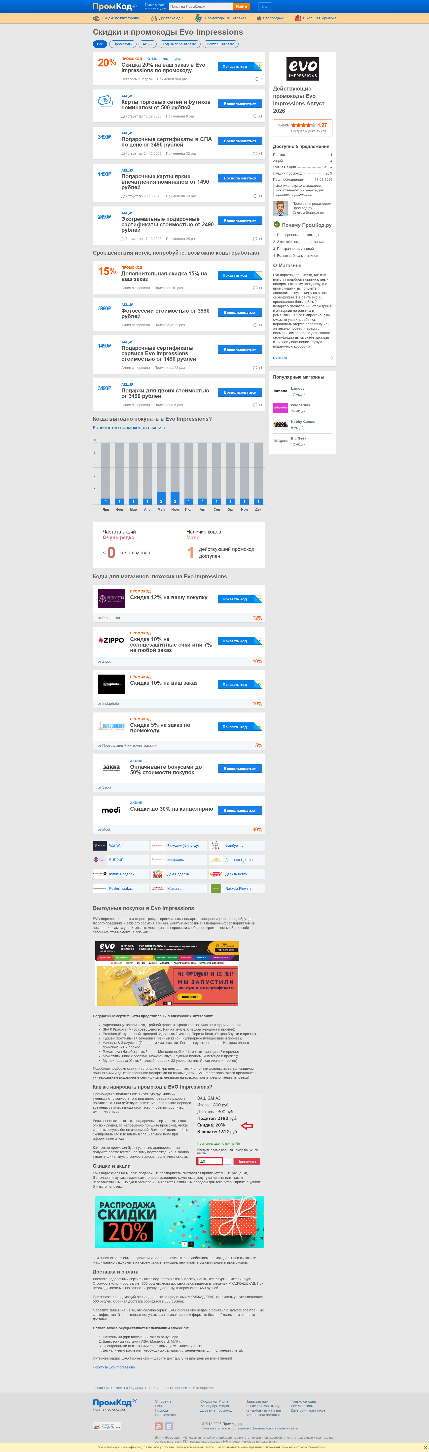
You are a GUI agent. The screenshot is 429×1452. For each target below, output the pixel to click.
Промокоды (122, 44)
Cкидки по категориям (120, 18)
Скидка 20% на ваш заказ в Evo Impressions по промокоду (163, 67)
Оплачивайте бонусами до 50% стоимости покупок (166, 769)
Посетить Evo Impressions (114, 1367)
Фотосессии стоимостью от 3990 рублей (165, 313)
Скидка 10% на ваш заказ (164, 683)
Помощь (162, 1410)
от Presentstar (109, 618)
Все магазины (302, 1406)
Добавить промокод (216, 1410)
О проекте (163, 1401)
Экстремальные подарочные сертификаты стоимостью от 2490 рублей (167, 224)
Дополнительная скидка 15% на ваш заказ (164, 276)
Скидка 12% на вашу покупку (169, 597)
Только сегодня (303, 1401)
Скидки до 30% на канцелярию (171, 809)
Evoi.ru (280, 358)
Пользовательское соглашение (225, 1428)
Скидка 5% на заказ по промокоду (160, 728)
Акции (147, 44)
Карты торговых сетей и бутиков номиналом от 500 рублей (166, 105)
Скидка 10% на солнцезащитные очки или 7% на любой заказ (171, 644)
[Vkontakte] (169, 1426)
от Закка (104, 787)
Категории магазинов (308, 1410)
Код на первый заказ (179, 44)
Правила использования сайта (275, 1428)
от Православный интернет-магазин (127, 745)
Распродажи (273, 18)
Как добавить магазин (263, 1410)
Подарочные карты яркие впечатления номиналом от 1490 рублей (165, 181)
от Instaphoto (108, 704)
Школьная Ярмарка (319, 18)
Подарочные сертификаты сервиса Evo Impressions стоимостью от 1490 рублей (158, 353)
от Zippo (104, 661)
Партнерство (165, 1415)
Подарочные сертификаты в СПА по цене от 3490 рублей (166, 142)
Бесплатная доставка (263, 1415)
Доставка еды (171, 18)
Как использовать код (263, 1406)
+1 (260, 116)
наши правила (251, 1447)
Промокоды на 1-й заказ (225, 18)
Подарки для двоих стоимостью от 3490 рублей (165, 393)
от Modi (104, 829)
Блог (265, 6)
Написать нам (257, 1401)
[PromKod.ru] (115, 6)
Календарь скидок (215, 1406)
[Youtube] (159, 1426)
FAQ (158, 1406)
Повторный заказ (220, 44)
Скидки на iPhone (214, 1401)
